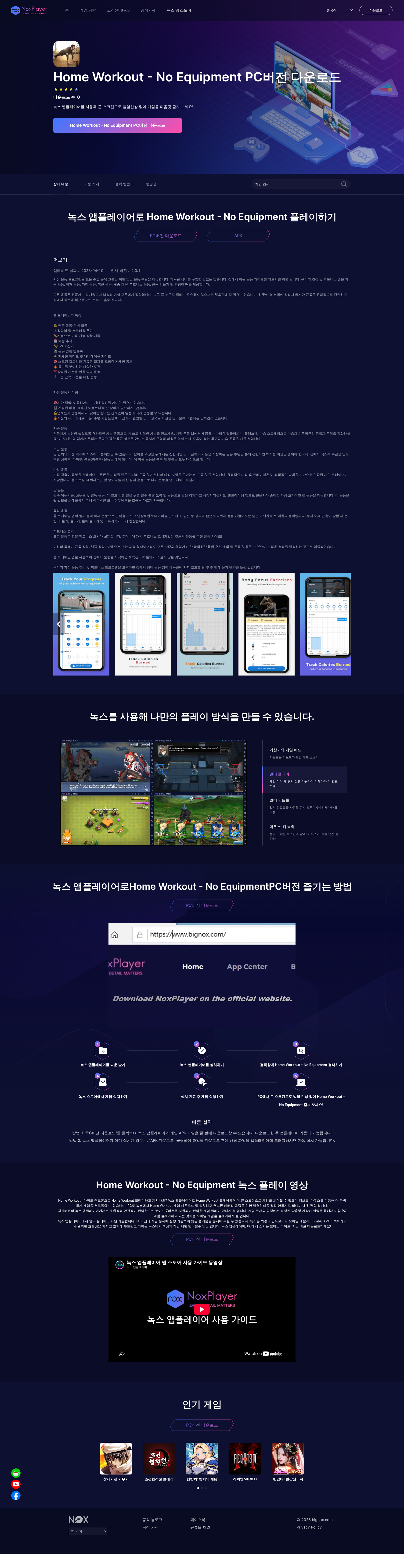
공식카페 (148, 10)
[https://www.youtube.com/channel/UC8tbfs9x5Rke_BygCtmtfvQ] (16, 1484)
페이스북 (197, 1519)
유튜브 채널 (200, 1527)
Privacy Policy (309, 1527)
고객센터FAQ (118, 10)
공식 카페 (150, 1527)
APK (238, 235)
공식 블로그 (152, 1519)
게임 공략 (88, 10)
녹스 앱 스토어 (179, 10)
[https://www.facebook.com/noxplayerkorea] (16, 1495)
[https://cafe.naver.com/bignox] (16, 1473)
